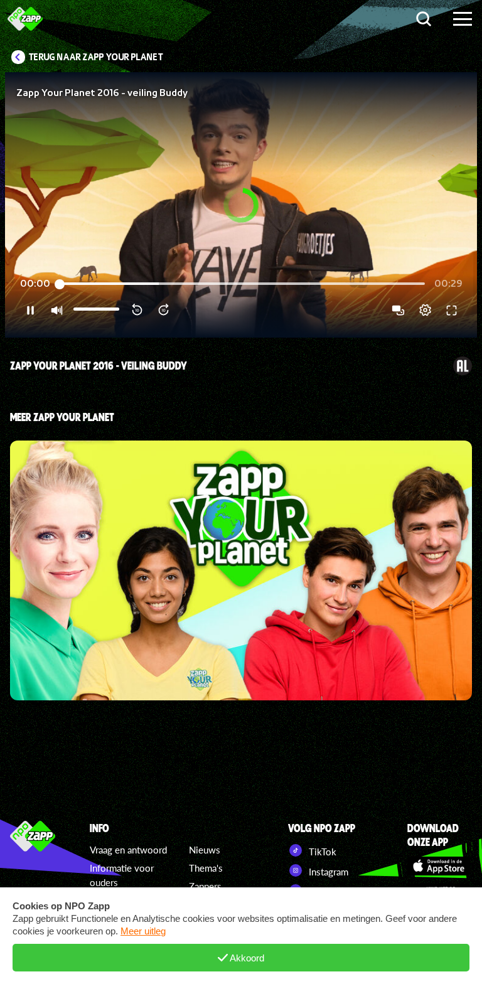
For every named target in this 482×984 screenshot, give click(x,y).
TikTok (321, 851)
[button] (241, 205)
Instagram (327, 871)
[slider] (242, 284)
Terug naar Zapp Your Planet (96, 57)
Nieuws (204, 849)
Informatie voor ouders (122, 875)
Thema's (206, 868)
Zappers (205, 886)
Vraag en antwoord (128, 849)
